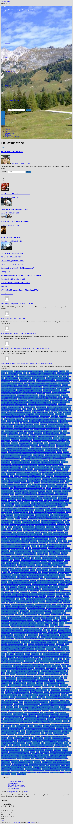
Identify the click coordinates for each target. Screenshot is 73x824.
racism (57, 673)
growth (34, 556)
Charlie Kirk (14, 443)
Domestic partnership (35, 498)
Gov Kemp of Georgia (7, 553)
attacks (70, 405)
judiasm (65, 587)
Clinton (32, 459)
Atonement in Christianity (56, 405)
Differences (33, 493)
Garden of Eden (8, 542)
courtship (16, 476)
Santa (67, 693)
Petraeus (50, 650)
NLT (23, 635)
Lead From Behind (22, 596)
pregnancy (32, 661)
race (43, 673)
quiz (32, 673)
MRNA (47, 625)
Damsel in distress (49, 483)
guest (49, 556)
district (56, 495)
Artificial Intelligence (42, 402)
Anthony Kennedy (22, 395)
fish (55, 530)
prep (60, 661)
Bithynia (61, 423)
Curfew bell (4, 483)
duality (3, 501)
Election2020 (61, 507)
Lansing (14, 594)
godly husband (65, 548)
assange (13, 404)
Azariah (45, 409)
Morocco (55, 623)
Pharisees (56, 650)
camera (27, 435)
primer (63, 664)
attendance (4, 407)
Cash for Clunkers (65, 438)
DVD (12, 501)
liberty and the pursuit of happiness (47, 599)
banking (51, 412)
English (31, 512)
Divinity (13, 496)
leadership (35, 596)
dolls (22, 498)
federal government (31, 524)
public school (36, 671)
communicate (59, 464)
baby (65, 409)
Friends (23, 539)
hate (56, 558)
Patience (3, 647)
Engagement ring (18, 512)
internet (20, 578)
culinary (10, 481)
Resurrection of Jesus (15, 685)
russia (15, 692)
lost (55, 604)
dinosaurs (45, 493)
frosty (30, 539)
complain (48, 465)
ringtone (38, 686)
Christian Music (63, 448)
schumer (18, 697)
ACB (12, 376)
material (68, 609)
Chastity (29, 443)
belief (47, 417)
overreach (20, 644)
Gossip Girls (67, 551)
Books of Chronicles (7, 428)
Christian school (28, 450)
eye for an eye (11, 520)
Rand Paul (30, 674)
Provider (66, 669)
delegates (48, 488)
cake (68, 433)
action (64, 376)
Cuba (6, 481)
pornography (4, 659)
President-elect (9, 664)
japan (32, 582)
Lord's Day (47, 604)
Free (63, 536)
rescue (33, 683)
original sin (42, 642)
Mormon (39, 623)
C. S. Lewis (46, 433)
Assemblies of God (21, 404)
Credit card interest (44, 477)
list (14, 602)
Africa (65, 380)
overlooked (4, 644)
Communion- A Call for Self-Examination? (17, 268)
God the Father (36, 548)
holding (38, 563)
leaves (58, 596)
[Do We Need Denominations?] (6, 249)
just (7, 589)
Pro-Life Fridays (56, 666)
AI (11, 381)
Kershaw (20, 590)
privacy (30, 666)
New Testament (5, 633)
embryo (9, 510)
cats (31, 440)
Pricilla (41, 664)
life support (12, 601)
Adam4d (34, 378)
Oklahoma (48, 638)
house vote (4, 568)
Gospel (34, 551)
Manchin (9, 608)
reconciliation (35, 678)
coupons (3, 476)
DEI (44, 488)
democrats (17, 491)
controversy (27, 472)
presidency (30, 662)
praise (60, 659)
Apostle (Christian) (11, 399)
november (21, 637)
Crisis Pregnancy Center (21, 479)
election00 (4, 507)
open (66, 640)
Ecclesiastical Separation (57, 501)
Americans (64, 390)
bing (13, 423)
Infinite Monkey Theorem (8, 577)
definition (17, 488)
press (29, 664)
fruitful (46, 539)
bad (5, 412)
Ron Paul (62, 688)
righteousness (28, 686)
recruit (46, 678)
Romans (44, 688)
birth (21, 423)
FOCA (19, 532)
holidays (48, 563)
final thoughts (26, 527)
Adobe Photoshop (63, 378)
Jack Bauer (4, 582)
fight (6, 527)
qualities (16, 673)
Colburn (27, 460)
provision (3, 671)
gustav (68, 556)
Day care (42, 484)
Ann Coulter (25, 393)
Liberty (34, 599)
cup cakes (62, 481)
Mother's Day (14, 625)
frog (26, 539)
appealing (59, 399)
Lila (58, 601)
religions (39, 680)
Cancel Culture (61, 435)
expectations (47, 518)
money (42, 621)
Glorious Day (10, 548)
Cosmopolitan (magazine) (33, 474)
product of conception (7, 668)
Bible (5, 419)
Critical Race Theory (35, 479)
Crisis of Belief (9, 479)
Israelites (67, 580)
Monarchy (31, 621)
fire (66, 527)
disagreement (64, 493)
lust (13, 606)
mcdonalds (61, 611)
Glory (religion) (19, 548)
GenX (34, 544)
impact (3, 573)
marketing (63, 608)
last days (52, 594)
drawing (19, 500)
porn (69, 657)
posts (34, 659)
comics (63, 460)
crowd (54, 479)
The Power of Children (12, 151)
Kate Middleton (36, 589)
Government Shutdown (29, 553)
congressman (5, 469)
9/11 (28, 373)
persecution (4, 650)
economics (10, 503)
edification (8, 505)
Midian (18, 618)
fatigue (67, 522)
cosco (24, 474)
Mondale (37, 621)
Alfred (18, 383)
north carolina (64, 635)
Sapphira (3, 695)
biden (30, 421)
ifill (36, 572)
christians (59, 452)
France (56, 536)
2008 (63, 371)
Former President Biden (15, 534)
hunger (7, 570)
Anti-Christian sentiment (53, 395)
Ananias (30, 392)
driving (46, 500)
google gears (24, 551)
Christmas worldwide (25, 453)
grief (17, 556)
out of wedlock (62, 642)
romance (32, 688)
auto (14, 409)
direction (57, 493)
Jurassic (3, 589)
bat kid (22, 416)
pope (37, 657)
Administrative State (52, 378)
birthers (51, 423)
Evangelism (53, 517)
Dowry (65, 498)
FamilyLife (33, 522)
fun (55, 539)
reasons (3, 678)
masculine (31, 609)
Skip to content (5, 1)
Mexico (35, 616)
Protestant (36, 669)
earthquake (27, 501)
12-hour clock (25, 371)
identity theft (23, 572)
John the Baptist (40, 585)
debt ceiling (22, 486)
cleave (9, 459)
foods (45, 532)
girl (29, 546)
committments (50, 464)
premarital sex (45, 661)
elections (20, 508)
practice (56, 659)
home (33, 565)
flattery (66, 530)
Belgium (43, 417)
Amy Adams (12, 392)
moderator (62, 620)
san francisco (48, 693)
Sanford (63, 693)
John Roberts (31, 585)
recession (28, 678)
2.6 (45, 371)
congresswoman (14, 469)
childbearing (23, 445)
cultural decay (22, 481)
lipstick (11, 602)
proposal (3, 669)
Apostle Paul (38, 399)
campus (49, 435)
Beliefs (52, 417)
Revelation (51, 685)
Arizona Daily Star (61, 400)
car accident (61, 436)
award (34, 409)
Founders (59, 534)
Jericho (24, 584)
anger (53, 392)
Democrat (22, 489)
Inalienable (45, 573)
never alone (10, 632)
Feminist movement (41, 525)
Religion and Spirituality (28, 680)
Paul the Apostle (40, 647)
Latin (63, 594)
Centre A (8, 441)
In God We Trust (25, 573)
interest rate (54, 577)
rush (49, 690)
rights (34, 686)
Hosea (50, 566)
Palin (45, 644)
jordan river (56, 585)
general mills (11, 544)
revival (66, 685)
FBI (5, 524)
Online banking (60, 640)
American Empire (12, 388)
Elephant (44, 508)
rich (7, 686)
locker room (66, 602)
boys (18, 429)
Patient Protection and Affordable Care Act (19, 647)
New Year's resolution (17, 633)
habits (10, 558)
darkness (8, 484)
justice (10, 589)
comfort (54, 460)
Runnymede (43, 690)
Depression (49, 491)
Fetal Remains (56, 525)
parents (25, 645)
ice (1, 572)
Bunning (55, 431)
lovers (2, 606)
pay (46, 647)
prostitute (9, 669)
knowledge (61, 592)
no (26, 635)
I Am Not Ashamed (58, 570)
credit (19, 477)
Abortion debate (46, 375)
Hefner (58, 560)
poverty (39, 659)
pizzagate (27, 654)
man (69, 606)
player (16, 656)
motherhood (22, 625)
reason (65, 676)
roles (28, 688)
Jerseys (29, 584)
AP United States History (49, 397)
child (2, 445)
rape (37, 674)
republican (59, 681)
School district (5, 697)
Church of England (38, 455)
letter (61, 597)
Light (43, 601)
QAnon (3, 673)
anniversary (32, 393)
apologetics (66, 397)
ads (15, 380)
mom (7, 621)
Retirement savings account (35, 685)
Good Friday (23, 549)
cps (47, 476)
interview (42, 578)
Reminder (12, 681)
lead (14, 596)
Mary (25, 609)
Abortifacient (23, 375)
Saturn (27, 695)
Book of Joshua (18, 426)
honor (24, 566)
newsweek (46, 633)
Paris (29, 645)
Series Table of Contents (12, 100)
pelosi (16, 649)
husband (26, 570)
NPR (26, 637)
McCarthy (55, 611)
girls (38, 546)
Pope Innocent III (45, 657)
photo (28, 652)
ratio (67, 674)
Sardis (19, 695)
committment (42, 464)
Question (22, 673)
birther (47, 423)
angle (57, 392)
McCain (48, 611)
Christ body (26, 447)
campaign (33, 435)
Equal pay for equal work (60, 513)
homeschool (45, 565)
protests (41, 669)
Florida (3, 532)
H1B (2, 558)
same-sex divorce (27, 693)
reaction (3, 676)
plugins (45, 656)
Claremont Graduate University (38, 457)
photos (40, 652)
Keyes (25, 590)
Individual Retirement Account (32, 575)
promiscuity (41, 668)
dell (68, 488)
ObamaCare (4, 638)
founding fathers (6, 536)
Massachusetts (61, 609)
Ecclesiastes (45, 501)
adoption (11, 380)
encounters (53, 510)
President (36, 662)
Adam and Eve (26, 378)
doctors (35, 496)
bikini (55, 421)
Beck (7, 417)
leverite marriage (6, 599)
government (18, 553)
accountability (29, 376)
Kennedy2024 (5, 590)
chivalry (44, 445)
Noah (29, 635)
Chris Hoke (8, 447)
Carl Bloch (19, 438)
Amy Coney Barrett (22, 392)
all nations (42, 383)
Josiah (2, 587)
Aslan (9, 404)
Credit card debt (34, 477)
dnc (22, 496)
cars (51, 438)
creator (15, 477)
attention (10, 407)
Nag (5, 628)
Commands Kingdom (23, 462)
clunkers (63, 459)
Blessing (19, 424)
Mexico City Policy (44, 616)
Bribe (54, 429)
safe (60, 692)
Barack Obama (30, 414)
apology (3, 399)
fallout (64, 520)
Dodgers (3, 498)
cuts (29, 483)
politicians (4, 657)
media (19, 613)
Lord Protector (30, 604)
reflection (51, 678)
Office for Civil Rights (36, 638)
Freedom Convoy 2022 (26, 537)
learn (48, 596)
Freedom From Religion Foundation (44, 537)
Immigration (61, 572)
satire (23, 695)
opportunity (13, 642)
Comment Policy (10, 71)
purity (48, 671)
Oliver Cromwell (6, 640)
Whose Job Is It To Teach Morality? (15, 222)
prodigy (69, 666)
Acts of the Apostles (11, 378)
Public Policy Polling (25, 671)
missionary (30, 620)
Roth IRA (9, 690)
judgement (55, 587)
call (24, 435)
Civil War (17, 457)
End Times (68, 510)
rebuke (23, 678)
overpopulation (12, 644)
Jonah (50, 585)
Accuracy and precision (41, 376)
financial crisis (50, 527)
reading (17, 676)
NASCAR (36, 628)
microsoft (69, 616)
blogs (41, 424)
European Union (23, 517)
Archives (7, 43)
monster (9, 623)
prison (26, 666)
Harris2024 (38, 558)
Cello (44, 440)
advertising (32, 380)
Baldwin (28, 412)
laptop (25, 594)
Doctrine (40, 496)
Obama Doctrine (63, 637)
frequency (10, 539)
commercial (64, 462)
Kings (50, 592)
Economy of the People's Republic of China (44, 503)
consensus (37, 469)
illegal (39, 572)
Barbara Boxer (39, 414)
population (58, 657)
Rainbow (12, 674)
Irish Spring (40, 580)
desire (8, 493)
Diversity (61, 495)
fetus (62, 525)
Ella (2, 510)
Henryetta (16, 561)
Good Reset (68, 549)
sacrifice (40, 692)
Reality (31, 676)
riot (43, 686)
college (32, 460)
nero (65, 630)
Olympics (14, 640)
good (17, 549)
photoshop (45, 652)
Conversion (42, 472)
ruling (29, 690)
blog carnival (29, 424)
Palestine (41, 644)
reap (62, 676)
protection (29, 669)
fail (29, 520)
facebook (22, 520)
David (29, 484)
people (57, 649)
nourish (15, 637)
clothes (53, 459)
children (35, 445)
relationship (4, 680)
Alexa (7, 383)
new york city (34, 633)
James (13, 582)
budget (26, 431)
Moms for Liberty (22, 621)
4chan (14, 373)
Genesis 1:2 (23, 544)
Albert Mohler (53, 381)
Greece (38, 554)
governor (39, 553)
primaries (57, 664)
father (51, 522)
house (69, 566)
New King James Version (55, 632)
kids (38, 590)
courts (11, 476)
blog (23, 424)
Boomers (27, 428)
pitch (18, 654)
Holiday (43, 563)
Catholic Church (25, 440)
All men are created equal (31, 383)
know (56, 592)
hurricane (21, 570)
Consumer (29, 471)
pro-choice (42, 666)
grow (25, 556)
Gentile (29, 544)
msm (51, 625)
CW (32, 483)
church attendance (65, 453)
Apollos (60, 397)
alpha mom (7, 385)
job (5, 585)
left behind (66, 596)
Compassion (41, 465)
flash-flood (60, 530)
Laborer (67, 592)
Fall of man (58, 520)
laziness (10, 596)
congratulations (59, 467)
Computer (62, 465)
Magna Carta (42, 606)
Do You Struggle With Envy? (12, 261)
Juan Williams (22, 587)
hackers (14, 558)
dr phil (70, 498)
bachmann (54, 411)
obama (56, 637)
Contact (7, 57)
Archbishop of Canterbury (13, 400)
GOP (29, 551)
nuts (39, 637)
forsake (40, 534)
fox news (51, 536)
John (10, 585)
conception (12, 467)
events (62, 517)
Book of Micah (28, 426)
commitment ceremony (31, 464)
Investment (21, 580)
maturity (43, 611)
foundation (52, 534)
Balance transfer (21, 412)
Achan (51, 376)
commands (14, 462)
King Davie (8, 592)
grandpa (3, 554)
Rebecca (8, 678)
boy (65, 428)
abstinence (66, 375)
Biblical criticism (12, 421)
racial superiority (50, 673)
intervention (35, 578)
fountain (13, 536)
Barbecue (47, 414)
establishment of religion (42, 515)
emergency (15, 510)
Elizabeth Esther (65, 508)
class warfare (52, 457)
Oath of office (49, 637)
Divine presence (5, 496)
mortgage (61, 623)
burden (60, 431)
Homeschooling (54, 565)
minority (69, 618)
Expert (60, 518)
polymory (27, 657)
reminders (18, 681)
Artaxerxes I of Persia (15, 402)
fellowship (62, 524)
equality (3, 515)
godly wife (4, 549)
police (59, 656)
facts (26, 520)
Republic (52, 681)
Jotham (7, 587)
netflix (69, 630)
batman (33, 416)
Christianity (11, 452)
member (63, 613)
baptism (60, 412)
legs (36, 597)
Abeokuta (69, 373)
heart (39, 560)
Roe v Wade (23, 688)
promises (48, 668)
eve (58, 517)
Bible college (19, 419)
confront (52, 467)
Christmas (66, 452)
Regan (61, 678)
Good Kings (36, 549)
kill (41, 590)
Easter (32, 501)
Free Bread (68, 536)
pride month (50, 664)
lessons (52, 597)
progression (23, 668)
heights (62, 560)
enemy (3, 512)
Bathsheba (28, 416)
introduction (8, 580)
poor (32, 657)
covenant (22, 476)
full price (51, 539)
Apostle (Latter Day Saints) (26, 399)
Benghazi (69, 417)
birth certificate (27, 423)
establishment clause (28, 515)
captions (54, 436)
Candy (9, 436)
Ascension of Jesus (57, 402)
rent (23, 681)
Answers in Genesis (60, 393)
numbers (34, 637)
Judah (36, 587)
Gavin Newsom (43, 542)
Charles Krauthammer (58, 441)
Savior (36, 695)
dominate (45, 498)
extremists (4, 520)
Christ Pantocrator (36, 447)
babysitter (47, 411)
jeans (35, 582)
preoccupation (54, 661)
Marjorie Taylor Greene (53, 608)
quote (35, 673)
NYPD (43, 637)
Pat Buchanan (63, 645)
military (35, 618)
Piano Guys (61, 652)
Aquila (3, 400)
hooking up (30, 566)
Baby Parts (20, 411)
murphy (31, 626)
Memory (34, 614)
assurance (22, 405)
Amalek (20, 385)
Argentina (24, 400)
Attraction (32, 407)
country (50, 474)
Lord (23, 604)
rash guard (59, 674)
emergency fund (39, 510)
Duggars (7, 501)
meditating (30, 613)
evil (71, 517)
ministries (63, 618)
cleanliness (68, 457)
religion (19, 680)
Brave (31, 429)
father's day (56, 522)
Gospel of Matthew (52, 551)
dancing (61, 483)
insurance (35, 577)
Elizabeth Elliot (55, 508)
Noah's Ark (34, 635)
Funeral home (33, 541)
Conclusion (25, 467)
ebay (40, 501)
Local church (53, 602)
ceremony (14, 441)
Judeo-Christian (43, 587)
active (2, 378)
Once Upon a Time (29, 640)
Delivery (64, 488)
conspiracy (4, 471)
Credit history (55, 477)
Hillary (61, 561)
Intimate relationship (57, 578)
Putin (64, 671)
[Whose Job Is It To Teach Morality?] (6, 218)
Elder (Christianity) (40, 505)
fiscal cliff (44, 530)
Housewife (11, 568)
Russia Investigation (23, 692)
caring (14, 438)
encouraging (61, 510)
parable (67, 644)
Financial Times (59, 527)
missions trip (37, 620)
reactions (8, 676)
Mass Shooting (42, 609)
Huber (28, 568)
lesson (48, 597)
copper (51, 472)
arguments (53, 400)
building (40, 431)
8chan (24, 373)
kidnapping (33, 590)
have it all (64, 558)
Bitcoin (56, 423)
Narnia (26, 628)
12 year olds (17, 371)
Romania (38, 688)
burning (65, 431)
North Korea (9, 637)
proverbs (46, 669)
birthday (42, 423)
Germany (10, 546)
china (40, 445)
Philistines (11, 652)
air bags (15, 381)
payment (63, 647)
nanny (22, 628)
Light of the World (51, 601)
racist (61, 673)
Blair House (9, 424)
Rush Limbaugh (55, 690)
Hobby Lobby (27, 563)
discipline (31, 495)
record (42, 678)
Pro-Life (48, 666)
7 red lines (19, 373)
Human (39, 568)
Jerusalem (35, 584)
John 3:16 (15, 585)
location (59, 602)
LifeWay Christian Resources (33, 601)
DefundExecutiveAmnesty (28, 488)
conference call (33, 467)
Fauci (2, 524)
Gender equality (53, 542)
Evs (8, 518)
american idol (12, 390)
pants (62, 644)
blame (15, 424)
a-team (47, 373)
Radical (3, 674)
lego (33, 597)
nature (44, 630)
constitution (22, 471)
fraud (60, 536)
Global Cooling (58, 546)
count (46, 474)
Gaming (65, 541)
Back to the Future (63, 411)
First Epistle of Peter (16, 530)
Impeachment (9, 573)
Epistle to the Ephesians (27, 513)
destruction (18, 493)
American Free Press (50, 388)
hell (11, 561)
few (65, 525)
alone (2, 385)
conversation (34, 472)
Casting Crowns (5, 440)
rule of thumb (23, 690)
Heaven (43, 560)
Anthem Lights (11, 395)
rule (17, 690)
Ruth (31, 692)
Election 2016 (63, 505)
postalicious (29, 659)
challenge (21, 441)
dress (23, 500)
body (49, 424)
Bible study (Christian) (53, 419)
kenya (11, 590)
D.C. (38, 483)
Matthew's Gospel (35, 611)
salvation (19, 693)
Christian (52, 447)
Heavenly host (50, 560)
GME (26, 548)
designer (3, 493)
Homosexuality (12, 566)
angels (49, 392)
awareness (40, 409)
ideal (9, 572)
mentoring (67, 614)
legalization (14, 597)
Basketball (16, 416)
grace (46, 553)
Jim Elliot (69, 584)
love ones (69, 604)
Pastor (56, 645)
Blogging (36, 424)
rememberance (60, 680)
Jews (59, 584)
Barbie (52, 414)
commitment (20, 464)
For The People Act (58, 532)
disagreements (5, 495)
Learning (52, 596)
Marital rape (41, 608)
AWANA (29, 409)
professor (17, 668)
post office (22, 659)
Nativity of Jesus (14, 630)
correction (19, 474)
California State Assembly (14, 435)
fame (68, 520)
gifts (26, 546)
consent (42, 469)
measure (14, 613)
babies (62, 409)
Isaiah (52, 580)
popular (52, 657)
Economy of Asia (25, 503)
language (9, 594)
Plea (24, 656)
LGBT (13, 599)
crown (58, 479)
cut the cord (24, 483)
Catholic (16, 440)
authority (61, 407)
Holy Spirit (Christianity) (24, 565)
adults (27, 380)
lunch (10, 606)
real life (26, 676)
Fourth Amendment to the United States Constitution (32, 536)
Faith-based (44, 520)
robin (69, 686)
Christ (21, 447)
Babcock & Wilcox (54, 409)
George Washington (53, 544)
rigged (18, 686)
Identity (16, 572)
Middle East (12, 618)
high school (51, 561)
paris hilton (34, 645)
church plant (48, 455)
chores (58, 445)
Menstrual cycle (45, 614)
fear (8, 524)
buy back (30, 433)
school (70, 695)
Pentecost (42, 649)
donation (60, 498)
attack (66, 405)
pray (64, 659)
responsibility (57, 683)
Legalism (8, 597)
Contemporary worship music (46, 471)
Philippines (4, 652)
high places (44, 561)
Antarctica (4, 395)
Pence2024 (25, 649)
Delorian (3, 489)
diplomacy (51, 493)
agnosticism (6, 381)
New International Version (32, 632)
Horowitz (45, 566)
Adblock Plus (41, 378)
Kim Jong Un (51, 590)
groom (21, 556)
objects (17, 638)
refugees (56, 678)
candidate (3, 436)
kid (28, 590)
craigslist (50, 476)
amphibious (4, 392)
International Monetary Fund (9, 578)
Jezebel (63, 584)
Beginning (12, 417)
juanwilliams (30, 587)
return (45, 685)
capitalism (34, 436)
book (61, 424)
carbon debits (5, 438)
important (16, 573)
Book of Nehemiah (38, 426)
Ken (50, 589)
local (47, 602)
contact (35, 471)
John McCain (23, 585)
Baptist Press (14, 414)
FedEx (54, 524)
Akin (37, 381)
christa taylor (46, 447)
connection (30, 469)
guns (64, 556)
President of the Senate (56, 662)
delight (59, 488)
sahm (6, 693)
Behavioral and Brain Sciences (31, 417)
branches (26, 429)
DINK (40, 493)
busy (25, 433)
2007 (60, 371)
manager (3, 608)
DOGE (11, 498)
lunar (6, 606)
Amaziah (25, 385)
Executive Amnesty (37, 518)
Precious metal (19, 661)
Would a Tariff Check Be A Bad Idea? (15, 283)
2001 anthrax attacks (52, 371)
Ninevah (16, 635)
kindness (62, 590)
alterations (14, 385)
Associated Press (52, 404)
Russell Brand (9, 692)
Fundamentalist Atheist (17, 541)
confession (41, 467)
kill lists (44, 590)
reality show (46, 676)
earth (16, 501)
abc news (63, 373)
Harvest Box (51, 558)
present (19, 662)
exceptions (24, 518)
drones (50, 500)
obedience (11, 638)
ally (59, 383)
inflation (19, 577)
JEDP (45, 582)
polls (16, 657)
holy (8, 565)
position (16, 659)
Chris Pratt (15, 447)
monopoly (4, 623)
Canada (54, 435)
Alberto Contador (63, 381)
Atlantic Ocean (43, 405)
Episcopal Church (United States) (55, 512)
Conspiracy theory (13, 471)
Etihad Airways (5, 517)
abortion (29, 375)
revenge (56, 685)
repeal (33, 681)
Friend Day (16, 539)
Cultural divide (31, 481)
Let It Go (57, 597)
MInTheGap (4, 6)
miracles (3, 620)
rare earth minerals (50, 674)
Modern (67, 620)
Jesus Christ (45, 584)
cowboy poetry (40, 476)
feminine (19, 525)
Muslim (52, 626)
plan (41, 654)
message (17, 616)
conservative (48, 469)
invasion (15, 580)
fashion (43, 522)
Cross (50, 479)
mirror (8, 620)
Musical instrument (43, 626)
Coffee (10, 460)
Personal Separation (14, 650)
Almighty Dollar (65, 383)
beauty (61, 416)
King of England (43, 592)
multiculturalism (5, 626)
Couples (68, 474)
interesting (62, 577)
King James (15, 592)
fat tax (47, 522)
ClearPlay (4, 459)
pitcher (22, 654)
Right (22, 686)
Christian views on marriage (53, 450)
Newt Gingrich (53, 633)
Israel (62, 580)
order (18, 642)
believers (57, 417)
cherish (51, 443)
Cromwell (45, 479)
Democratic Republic (7, 491)
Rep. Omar (27, 681)
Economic (4, 503)
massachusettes (52, 609)
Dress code (28, 500)
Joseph (62, 585)
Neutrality (4, 632)
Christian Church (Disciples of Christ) (17, 448)
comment (43, 462)
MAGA (31, 606)
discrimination (38, 495)
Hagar (19, 558)
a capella (32, 373)
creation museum (64, 476)
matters (3, 611)
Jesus (39, 584)
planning (62, 654)
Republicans (16, 683)
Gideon (20, 546)
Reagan (21, 676)
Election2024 (5, 508)
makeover (55, 606)
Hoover (36, 566)
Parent (3, 645)
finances (37, 527)
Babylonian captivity (38, 411)
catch (12, 440)
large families (31, 594)
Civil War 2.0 (25, 457)
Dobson (30, 496)
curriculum (17, 483)
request (29, 683)
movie (38, 625)
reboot (19, 678)
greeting (13, 556)
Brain (22, 429)
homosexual (4, 566)
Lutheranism (18, 606)
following (37, 532)
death (57, 484)
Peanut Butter (5, 649)
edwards (23, 505)
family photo (17, 522)
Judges (61, 587)
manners (14, 608)
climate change (19, 459)
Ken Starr (61, 589)
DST (67, 500)
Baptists (20, 414)
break (35, 429)
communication (5, 465)
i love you (68, 570)
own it (25, 644)
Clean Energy (60, 457)
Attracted (26, 407)
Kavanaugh (45, 589)
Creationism (4, 477)
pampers (58, 644)
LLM (40, 602)
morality (33, 623)
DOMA (26, 498)
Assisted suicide (42, 404)
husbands (32, 570)
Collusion (45, 460)
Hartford (44, 558)
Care (10, 438)
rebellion (13, 678)
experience (54, 518)
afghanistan (59, 380)
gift (24, 546)
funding (26, 541)
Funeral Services (43, 541)
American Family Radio (36, 388)
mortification (68, 623)
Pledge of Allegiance (36, 656)
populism (65, 657)
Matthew (8, 611)
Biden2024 (42, 421)
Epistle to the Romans (41, 513)
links (7, 602)
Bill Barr (60, 421)
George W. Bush (41, 544)
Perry (67, 649)
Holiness (54, 563)
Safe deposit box (67, 692)
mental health (55, 614)
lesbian (43, 597)
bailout (9, 412)
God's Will (44, 548)
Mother (7, 625)
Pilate (7, 654)
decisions (43, 486)
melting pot (57, 613)
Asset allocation (32, 404)
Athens (36, 405)
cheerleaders (39, 443)
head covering (5, 560)
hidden (38, 561)
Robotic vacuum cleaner (8, 688)
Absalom (60, 375)
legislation (21, 597)
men (39, 614)
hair (22, 558)
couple (64, 474)
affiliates (52, 380)
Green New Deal (61, 554)
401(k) (10, 373)
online (53, 640)
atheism (27, 405)
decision (37, 486)
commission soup (6, 464)
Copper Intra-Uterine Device (62, 472)
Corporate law (11, 474)
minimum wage (50, 618)
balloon (34, 412)
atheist (32, 405)
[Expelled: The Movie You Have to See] (5, 190)
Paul (33, 647)
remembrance (5, 681)
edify (12, 505)
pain (33, 644)
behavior (18, 417)
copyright (3, 474)
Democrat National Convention (35, 489)
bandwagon (44, 412)
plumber (50, 656)
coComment (4, 460)
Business (21, 433)
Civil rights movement (7, 457)
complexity (55, 465)
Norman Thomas (54, 635)
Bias (2, 419)
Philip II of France (64, 650)
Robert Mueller (62, 686)
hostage (60, 566)
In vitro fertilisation (36, 573)
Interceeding (47, 577)
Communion (14, 465)
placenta (36, 654)
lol (5, 604)
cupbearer (69, 481)
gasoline (32, 542)
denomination (24, 491)
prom (36, 668)
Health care (17, 560)
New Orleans (67, 632)
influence (24, 577)
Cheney (46, 443)
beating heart (54, 416)
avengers (18, 409)
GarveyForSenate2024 (20, 542)
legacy (3, 597)
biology (17, 423)
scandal (58, 695)
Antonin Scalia (33, 397)
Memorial (11, 614)
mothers (28, 625)
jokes (46, 585)
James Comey (19, 582)
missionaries (23, 620)
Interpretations (27, 578)
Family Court (9, 522)
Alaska (47, 381)
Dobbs (26, 496)
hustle (50, 570)
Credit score (62, 477)
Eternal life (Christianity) (61, 515)
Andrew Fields (37, 392)
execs (29, 518)
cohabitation (16, 460)
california (3, 435)
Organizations (35, 642)
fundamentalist (5, 541)
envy (43, 512)
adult (17, 380)
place (32, 654)
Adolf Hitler (4, 380)
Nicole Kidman (5, 635)
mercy (13, 616)
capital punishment (25, 436)
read (13, 676)
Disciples (17, 495)
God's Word (51, 548)
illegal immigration (47, 572)
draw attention (12, 500)
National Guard (59, 628)
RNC (56, 686)
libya (2, 601)
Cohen (23, 460)
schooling (12, 697)
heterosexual (26, 561)
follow (27, 532)
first (24, 529)
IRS (45, 580)
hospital (55, 566)
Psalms (13, 671)
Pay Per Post (52, 647)
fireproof (19, 529)
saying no (53, 695)
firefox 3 (14, 529)
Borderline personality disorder (43, 428)
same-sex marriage (38, 693)
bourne (62, 428)
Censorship (49, 440)
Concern (18, 467)
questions (28, 673)
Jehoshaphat (56, 582)
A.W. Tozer (52, 373)
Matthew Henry (24, 611)
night (11, 635)
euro (11, 517)
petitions (44, 650)
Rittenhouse (47, 686)
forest (66, 532)
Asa (50, 402)
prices (37, 664)
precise (27, 661)
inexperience (55, 575)
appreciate (69, 399)
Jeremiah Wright (17, 584)
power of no (49, 659)
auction (44, 407)
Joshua (66, 585)
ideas (12, 572)
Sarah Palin (13, 695)
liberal (17, 599)
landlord (3, 594)
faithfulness (51, 520)
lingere (68, 601)
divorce (18, 496)
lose (53, 604)
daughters (24, 484)
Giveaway (45, 546)
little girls (35, 602)
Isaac (48, 580)
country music (57, 474)
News (40, 633)
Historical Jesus (10, 563)
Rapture (41, 674)
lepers (39, 597)
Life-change (20, 601)
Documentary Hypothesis (59, 496)
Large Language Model (42, 594)
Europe (15, 517)
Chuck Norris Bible (38, 453)
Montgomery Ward (18, 623)
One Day (48, 640)
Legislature (28, 597)
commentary (50, 462)
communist (21, 465)
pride (45, 664)
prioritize (21, 666)
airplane (30, 381)
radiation (65, 673)
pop (35, 657)
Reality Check (38, 676)
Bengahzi (63, 417)
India (2, 575)
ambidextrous (57, 385)
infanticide (62, 575)
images (55, 572)
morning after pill (47, 623)
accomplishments (20, 376)
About (6, 28)
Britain (7, 431)
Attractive (39, 407)
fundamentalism (61, 539)
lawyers (5, 596)
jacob (9, 582)
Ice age (5, 572)
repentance (38, 681)
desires (12, 493)
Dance (57, 483)
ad (17, 378)
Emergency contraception (26, 510)
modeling (55, 620)
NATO (21, 630)
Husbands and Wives (42, 570)
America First (18, 387)
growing (29, 556)
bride (57, 429)
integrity (40, 577)
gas (28, 542)
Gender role (62, 542)
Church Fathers (5, 455)
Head (68, 558)
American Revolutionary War (51, 390)
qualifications (10, 673)
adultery (22, 380)
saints (10, 693)
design (69, 491)
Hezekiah (33, 561)
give (41, 546)
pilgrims (12, 654)
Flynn (14, 532)
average (24, 409)
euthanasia (32, 517)
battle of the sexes (45, 416)
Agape (69, 380)
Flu (11, 532)
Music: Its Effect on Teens (11, 237)
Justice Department (18, 589)
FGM (68, 525)
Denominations (33, 491)
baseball (10, 416)
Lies (5, 601)
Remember (52, 680)
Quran (40, 673)
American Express (23, 388)
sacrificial (46, 692)
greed (42, 554)
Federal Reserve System (44, 524)
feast (11, 524)
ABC (58, 373)
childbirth (30, 445)
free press (3, 537)
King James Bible (25, 592)
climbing (27, 459)
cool (47, 472)
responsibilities (48, 683)
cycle (35, 483)
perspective (23, 650)
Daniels (3, 484)
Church (3, 147)
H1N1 (6, 558)
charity (50, 441)
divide (66, 495)
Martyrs (21, 609)
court (7, 476)
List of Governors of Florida (24, 602)
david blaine (35, 484)
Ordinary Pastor (25, 642)
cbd (34, 440)
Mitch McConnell (47, 620)
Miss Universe (14, 620)
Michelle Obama (55, 616)
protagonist (22, 669)
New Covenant (19, 632)
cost (43, 474)
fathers (62, 522)
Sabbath (35, 692)
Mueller (61, 625)
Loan (44, 602)
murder (26, 626)
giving (51, 546)
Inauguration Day (54, 573)
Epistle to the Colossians (12, 513)
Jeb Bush (40, 582)
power (44, 659)
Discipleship (24, 495)
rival (53, 686)
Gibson (15, 546)
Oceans (21, 638)
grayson (8, 554)
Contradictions (18, 472)
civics (68, 455)
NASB (30, 628)
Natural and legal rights (35, 630)
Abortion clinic (36, 375)
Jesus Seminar (53, 584)
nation (41, 628)
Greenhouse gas (5, 556)
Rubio (14, 690)
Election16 (37, 507)
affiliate (47, 380)
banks (55, 412)
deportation (41, 491)
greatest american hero (29, 554)
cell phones (38, 440)
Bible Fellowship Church (31, 419)
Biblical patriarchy (22, 421)
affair (43, 380)
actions (69, 376)
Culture (38, 481)
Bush (16, 433)
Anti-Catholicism (33, 395)
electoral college (28, 508)
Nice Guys (68, 633)
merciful (8, 616)
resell (37, 683)
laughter (68, 594)
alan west (42, 381)
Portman (11, 659)
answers (51, 393)
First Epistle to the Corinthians (32, 530)
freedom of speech (61, 537)
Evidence (67, 517)
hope (40, 566)
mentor (61, 614)
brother (11, 431)
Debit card (4, 486)
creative (10, 477)
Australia (55, 407)
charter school (23, 443)
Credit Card (25, 477)
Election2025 (13, 508)
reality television (55, 676)
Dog (7, 498)
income (62, 573)
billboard (8, 423)
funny (50, 541)
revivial (3, 686)
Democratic (48, 489)
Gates (36, 542)
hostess (65, 566)
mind (38, 618)
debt (17, 486)
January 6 (27, 582)
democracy (16, 489)
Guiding (53, 556)
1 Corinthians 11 (6, 371)
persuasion (30, 650)
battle (37, 416)
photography (34, 652)
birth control (35, 423)
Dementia (9, 489)
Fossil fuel (46, 534)
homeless (38, 565)
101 (12, 371)
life (8, 601)
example (11, 518)
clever (13, 459)
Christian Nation (6, 450)
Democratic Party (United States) (62, 489)
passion (46, 645)
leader (30, 596)
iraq (35, 580)
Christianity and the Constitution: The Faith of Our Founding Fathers (35, 452)
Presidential (17, 664)
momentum (13, 621)
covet (27, 476)
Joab (2, 585)
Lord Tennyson (39, 604)
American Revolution (35, 390)
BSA (15, 431)
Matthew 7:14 (15, 611)
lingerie (3, 602)
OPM (8, 642)
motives (33, 625)
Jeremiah (9, 584)
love (64, 604)
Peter (35, 650)
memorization (28, 614)
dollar (19, 498)
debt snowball (31, 486)
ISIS (55, 580)
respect (41, 683)
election (48, 505)
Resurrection (4, 685)
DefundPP (39, 488)
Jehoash (49, 582)
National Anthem (49, 628)
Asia (5, 404)
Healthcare (34, 560)
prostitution (15, 669)
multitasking (14, 626)
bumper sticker (47, 431)
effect (28, 505)
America (11, 387)
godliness (58, 548)
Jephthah (3, 584)
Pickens (67, 652)
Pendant (31, 649)
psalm (8, 671)
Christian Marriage (52, 448)
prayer (67, 659)
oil (43, 638)
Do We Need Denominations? (12, 253)
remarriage (45, 680)
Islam (59, 580)
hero (20, 561)
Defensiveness (5, 488)
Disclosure (8, 86)
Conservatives (57, 469)
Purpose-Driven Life (56, 671)
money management (51, 621)
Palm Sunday (51, 644)
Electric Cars (37, 508)
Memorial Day (19, 614)
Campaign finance (41, 435)
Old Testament (65, 638)
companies (28, 465)
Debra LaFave (11, 486)
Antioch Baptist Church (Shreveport (18, 397)
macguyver (25, 606)
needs (48, 630)
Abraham (54, 375)
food (42, 532)
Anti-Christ (42, 395)
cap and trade (15, 436)
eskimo (11, 515)
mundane (21, 626)
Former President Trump (30, 534)
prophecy (59, 668)
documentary (47, 496)
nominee (41, 635)
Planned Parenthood (53, 654)
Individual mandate (17, 575)
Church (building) (54, 453)
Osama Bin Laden (51, 642)
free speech (10, 537)
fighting (10, 527)
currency (10, 483)
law (2, 596)
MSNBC (55, 625)
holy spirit (13, 565)
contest (65, 471)
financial (42, 527)
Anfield (44, 392)
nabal (2, 628)
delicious (54, 488)
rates (64, 674)
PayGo (58, 647)
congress (67, 467)
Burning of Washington (8, 433)
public (17, 671)
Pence (20, 649)
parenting (20, 645)
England (25, 512)
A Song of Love (40, 373)
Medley (36, 613)
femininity (25, 525)
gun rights (60, 556)
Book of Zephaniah (62, 426)
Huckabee (33, 568)
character (44, 441)
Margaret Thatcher (32, 608)
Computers (68, 465)
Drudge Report (57, 500)
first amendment (30, 529)
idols (33, 572)
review (62, 685)
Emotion (47, 510)
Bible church (11, 419)
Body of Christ (55, 424)
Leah (44, 596)
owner (30, 644)
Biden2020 (35, 421)
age (2, 381)
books (70, 426)
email (5, 510)
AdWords (39, 380)
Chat (34, 443)
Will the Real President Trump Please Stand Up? (20, 290)
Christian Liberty (34, 448)
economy (16, 503)
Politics (9, 657)
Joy (16, 587)
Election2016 (52, 507)
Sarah (8, 695)
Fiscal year (50, 530)
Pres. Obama (13, 662)
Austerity (49, 407)
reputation (23, 683)
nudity (30, 637)
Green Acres (52, 554)
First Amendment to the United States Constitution (50, 529)
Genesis (17, 544)
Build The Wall (33, 431)
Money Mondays (62, 621)
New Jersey (43, 632)
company (34, 465)
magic (36, 606)
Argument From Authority (41, 400)
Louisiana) (60, 604)
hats (59, 558)
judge (50, 587)
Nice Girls (62, 633)
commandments (5, 462)
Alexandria (12, 383)
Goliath (13, 549)
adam (20, 378)
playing (20, 656)
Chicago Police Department (61, 443)
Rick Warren (12, 686)
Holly (59, 563)
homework (62, 565)
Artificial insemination (29, 402)
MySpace (62, 626)
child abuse (7, 445)
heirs (8, 561)
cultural (15, 481)
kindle (57, 590)
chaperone (38, 441)
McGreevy (68, 611)
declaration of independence (55, 486)
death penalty (63, 484)
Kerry (15, 590)
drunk (64, 500)
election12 (30, 507)
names (9, 628)
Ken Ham (55, 589)
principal (9, 666)
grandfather (64, 553)
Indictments (7, 575)
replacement (46, 681)
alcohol (3, 383)
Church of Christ (27, 455)
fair (31, 520)
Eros (7, 515)
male (59, 606)
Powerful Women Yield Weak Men (14, 209)
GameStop (59, 541)
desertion (64, 491)
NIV (20, 635)
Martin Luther (14, 609)
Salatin (14, 693)
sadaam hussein (54, 692)
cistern (64, 455)
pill (16, 654)
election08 (17, 507)
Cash (58, 438)
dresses (41, 500)
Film (19, 527)
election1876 (44, 507)
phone (24, 652)
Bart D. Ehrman (59, 414)
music (36, 626)
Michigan (63, 616)
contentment (59, 471)
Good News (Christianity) (56, 549)
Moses (3, 625)
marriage (69, 608)
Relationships (12, 680)
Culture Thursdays (46, 481)
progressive (30, 668)
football (50, 532)
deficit (11, 488)
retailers (24, 685)
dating (13, 484)
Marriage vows (5, 609)
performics (62, 649)
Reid (65, 678)
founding (65, 534)
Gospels (60, 551)
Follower (31, 532)
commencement (35, 462)
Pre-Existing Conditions (8, 661)
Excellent (17, 518)
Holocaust (4, 565)
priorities (15, 666)
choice (53, 445)
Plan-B (45, 654)
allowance (54, 383)
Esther (52, 515)
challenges (27, 441)
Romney (56, 688)
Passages (41, 645)
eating (36, 501)
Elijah (48, 508)
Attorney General (18, 407)
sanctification (56, 693)
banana (38, 412)
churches (55, 455)
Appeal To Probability (49, 399)
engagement (8, 512)
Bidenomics (50, 421)
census (55, 440)
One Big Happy (40, 640)
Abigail (16, 375)
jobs (7, 585)
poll (13, 657)
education (18, 505)
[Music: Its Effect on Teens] (3, 234)
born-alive (56, 428)
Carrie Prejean (45, 438)
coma (50, 460)
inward (27, 580)
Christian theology (38, 450)
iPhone (32, 580)
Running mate (35, 690)
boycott (14, 429)
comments (57, 462)
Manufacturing (21, 608)
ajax (34, 381)
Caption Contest (47, 436)
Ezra (17, 520)
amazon (40, 385)
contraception (10, 472)
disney (45, 495)
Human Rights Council (57, 568)
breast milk (49, 429)
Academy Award (6, 376)
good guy (30, 549)
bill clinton (66, 421)
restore (63, 683)
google (7, 551)
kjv (53, 592)
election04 (10, 507)
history (17, 563)
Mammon (64, 606)
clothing (58, 459)
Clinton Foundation (41, 459)
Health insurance (26, 560)
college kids (38, 460)
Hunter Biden (14, 570)
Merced (3, 616)
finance (32, 527)
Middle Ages (4, 618)
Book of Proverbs (50, 426)
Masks (36, 609)
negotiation (54, 630)
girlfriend (33, 546)
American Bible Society (50, 387)
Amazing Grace (33, 385)
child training (15, 445)
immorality (68, 572)
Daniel (67, 483)
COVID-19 (32, 476)
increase (67, 573)
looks (12, 604)
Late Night (59, 594)
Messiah (23, 616)
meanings (9, 613)
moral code (27, 623)
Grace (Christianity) (54, 553)
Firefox (9, 529)
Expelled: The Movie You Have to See (15, 194)
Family (3, 522)
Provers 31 (60, 669)
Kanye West (28, 589)
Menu (3, 118)
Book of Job (9, 426)
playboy (11, 656)
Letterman (67, 597)
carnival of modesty (35, 438)
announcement (41, 393)
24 (6, 373)
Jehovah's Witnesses (66, 582)
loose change (18, 604)
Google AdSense (15, 551)
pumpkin (43, 671)
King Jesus (34, 592)
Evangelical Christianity (42, 517)
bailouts (13, 412)
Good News (44, 549)
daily (42, 483)
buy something (38, 433)
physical (51, 652)
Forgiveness (4, 534)
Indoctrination (46, 575)
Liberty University (63, 599)
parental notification (11, 645)
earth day (20, 501)
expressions (65, 518)
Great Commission (16, 554)
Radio (7, 674)
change (33, 441)
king (66, 590)
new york (27, 633)
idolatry (29, 572)
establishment (18, 515)
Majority (49, 606)
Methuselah (29, 616)
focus (22, 532)
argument (30, 400)
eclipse (67, 501)
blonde (45, 424)
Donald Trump (52, 498)
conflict (47, 467)
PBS (67, 647)
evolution (3, 518)
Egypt (32, 505)
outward (69, 642)
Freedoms (4, 539)
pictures (3, 654)
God (30, 548)
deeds (65, 486)
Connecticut (22, 469)
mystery (67, 626)
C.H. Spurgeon (54, 433)
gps (43, 553)
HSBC (24, 568)
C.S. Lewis (63, 433)
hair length (27, 558)
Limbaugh (63, 601)
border (32, 428)
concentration (5, 467)
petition (40, 650)
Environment (38, 512)
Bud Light (20, 431)
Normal (46, 635)
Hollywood (64, 563)
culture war (55, 481)
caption (40, 436)
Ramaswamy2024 (21, 674)
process (64, 666)
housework (18, 568)
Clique (49, 459)
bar (24, 414)
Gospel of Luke (41, 551)
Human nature (46, 568)
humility (67, 568)
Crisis (2, 479)
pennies (37, 649)
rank (34, 674)
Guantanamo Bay (42, 556)
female (68, 524)
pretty (33, 664)
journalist (12, 587)
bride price (63, 429)
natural (26, 630)
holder (34, 563)
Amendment (4, 387)
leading (40, 596)
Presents (24, 662)
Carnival (26, 438)
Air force (20, 381)
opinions (3, 642)
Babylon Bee (27, 411)
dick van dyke (25, 493)
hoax (21, 563)
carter (54, 438)
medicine (24, 613)
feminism (31, 525)
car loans (68, 436)
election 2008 (55, 505)
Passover (51, 645)
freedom (16, 537)
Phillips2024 (18, 652)
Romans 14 (50, 688)
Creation (56, 476)
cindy (59, 455)
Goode (3, 551)
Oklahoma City (56, 638)
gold (9, 549)
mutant (57, 626)
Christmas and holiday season (10, 453)
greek (46, 554)
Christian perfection (17, 450)
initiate (30, 577)
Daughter (18, 484)
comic (59, 460)
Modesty (3, 621)
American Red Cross (23, 390)
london (8, 604)
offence (26, 638)
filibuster (15, 527)
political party (65, 656)
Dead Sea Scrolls (50, 484)
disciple (12, 495)
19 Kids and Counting (36, 371)
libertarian (29, 599)
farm (38, 522)
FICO (2, 527)
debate (70, 484)
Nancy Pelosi (15, 628)
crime (68, 477)
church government (16, 455)
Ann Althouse (17, 393)
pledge (28, 656)
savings (31, 695)
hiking (57, 561)
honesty (20, 566)
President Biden (44, 662)
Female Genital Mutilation (8, 525)
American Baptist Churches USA (32, 387)
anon (47, 393)
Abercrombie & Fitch (7, 375)
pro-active (36, 666)
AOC (40, 397)
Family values (26, 522)
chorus (62, 445)
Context (3, 472)
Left (61, 596)
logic (2, 604)
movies (42, 625)
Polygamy (21, 657)
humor (3, 570)
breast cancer (41, 429)
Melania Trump (49, 613)
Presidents (25, 664)
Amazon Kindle (48, 385)
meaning (3, 613)
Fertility (49, 525)
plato (7, 656)
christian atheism (61, 447)
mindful (43, 618)
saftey (2, 693)
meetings (41, 613)
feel (58, 524)
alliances (48, 383)
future (53, 541)
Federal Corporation (19, 524)
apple (63, 399)
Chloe (49, 445)
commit (14, 464)
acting (60, 376)
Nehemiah (61, 630)
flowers (7, 532)
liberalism (22, 599)
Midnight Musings (26, 618)
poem (55, 656)
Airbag (25, 381)
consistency (65, 469)
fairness (35, 520)
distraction (50, 495)
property (53, 668)
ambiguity (65, 385)
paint (36, 644)
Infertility (68, 575)
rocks (17, 688)
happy (32, 558)
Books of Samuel (18, 428)
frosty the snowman (38, 539)
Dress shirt (35, 500)
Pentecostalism (50, 649)
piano (56, 652)
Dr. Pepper (4, 500)
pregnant (38, 661)
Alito (21, 383)
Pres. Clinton (5, 662)
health (11, 560)
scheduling (64, 695)
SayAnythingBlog (43, 695)
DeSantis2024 (57, 491)
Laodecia (20, 594)
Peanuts (11, 649)
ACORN (55, 376)
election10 (23, 507)
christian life (43, 448)
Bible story (42, 419)
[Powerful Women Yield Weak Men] (6, 205)
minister (58, 618)
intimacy (48, 578)
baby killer (13, 411)
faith (39, 520)
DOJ (15, 498)
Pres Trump (65, 661)
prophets (65, 668)
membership (4, 614)
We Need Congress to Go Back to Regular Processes (21, 275)
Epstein (50, 513)
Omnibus (20, 640)
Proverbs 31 (53, 669)
